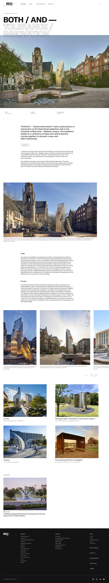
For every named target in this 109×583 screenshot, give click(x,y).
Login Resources (94, 558)
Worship (22, 562)
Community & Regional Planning (27, 539)
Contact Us (51, 4)
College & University (25, 536)
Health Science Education (26, 543)
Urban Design (23, 560)
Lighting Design (58, 546)
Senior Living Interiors (25, 557)
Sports (22, 559)
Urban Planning (58, 548)
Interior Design (58, 543)
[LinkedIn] (100, 579)
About (30, 4)
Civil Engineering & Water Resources (62, 538)
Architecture (57, 536)
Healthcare (23, 545)
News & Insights (41, 4)
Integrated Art (13, 13)
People (91, 541)
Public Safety (23, 552)
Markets (23, 534)
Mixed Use (23, 546)
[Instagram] (97, 579)
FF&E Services (58, 541)
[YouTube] (104, 579)
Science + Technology (25, 553)
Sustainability (92, 543)
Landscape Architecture (60, 545)
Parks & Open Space (25, 548)
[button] (33, 4)
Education (23, 541)
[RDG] (8, 4)
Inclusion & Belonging (94, 539)
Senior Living (23, 555)
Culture (91, 538)
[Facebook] (93, 579)
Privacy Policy (93, 563)
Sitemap (92, 568)
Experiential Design (59, 539)
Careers (91, 536)
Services (57, 534)
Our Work (23, 4)
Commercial (23, 538)
